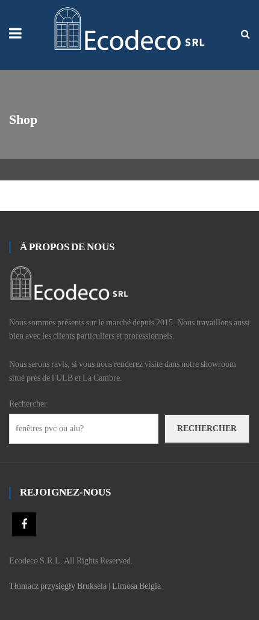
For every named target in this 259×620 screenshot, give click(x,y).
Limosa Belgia (136, 586)
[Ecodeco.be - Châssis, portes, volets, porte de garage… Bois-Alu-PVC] (129, 27)
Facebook (24, 524)
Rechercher (28, 403)
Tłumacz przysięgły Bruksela (58, 586)
